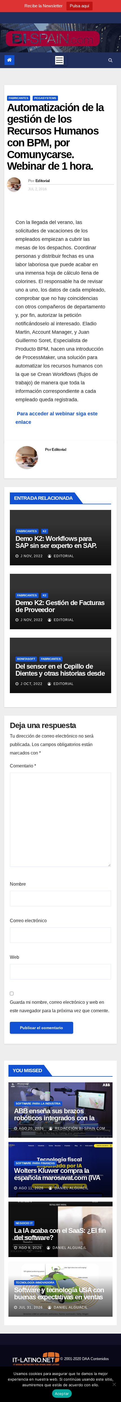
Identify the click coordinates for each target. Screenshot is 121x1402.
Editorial (42, 180)
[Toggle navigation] (59, 60)
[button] (110, 60)
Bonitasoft (26, 658)
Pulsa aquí (79, 5)
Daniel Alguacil (71, 1188)
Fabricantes (18, 98)
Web (14, 957)
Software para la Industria (38, 1103)
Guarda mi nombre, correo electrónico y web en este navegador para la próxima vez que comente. (59, 1006)
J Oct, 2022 (30, 684)
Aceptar (62, 1393)
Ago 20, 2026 (31, 1128)
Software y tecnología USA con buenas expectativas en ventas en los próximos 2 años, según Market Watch (59, 1300)
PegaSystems (45, 98)
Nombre (18, 884)
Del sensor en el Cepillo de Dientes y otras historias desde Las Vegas (60, 673)
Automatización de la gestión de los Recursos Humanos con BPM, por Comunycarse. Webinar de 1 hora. (55, 137)
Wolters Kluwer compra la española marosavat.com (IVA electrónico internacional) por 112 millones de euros (57, 1181)
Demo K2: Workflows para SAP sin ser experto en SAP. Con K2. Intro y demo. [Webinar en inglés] (56, 549)
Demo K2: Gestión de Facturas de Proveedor (59, 606)
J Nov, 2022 (31, 556)
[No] (114, 1384)
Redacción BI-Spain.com (79, 1128)
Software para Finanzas (35, 1163)
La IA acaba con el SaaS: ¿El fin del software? (60, 1234)
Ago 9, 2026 (30, 1248)
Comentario (23, 765)
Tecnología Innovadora (35, 1282)
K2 (44, 531)
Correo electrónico (28, 920)
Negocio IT (24, 1223)
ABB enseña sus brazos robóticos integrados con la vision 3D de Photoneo (54, 1118)
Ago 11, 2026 (31, 1188)
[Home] (9, 60)
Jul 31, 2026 (31, 1307)
